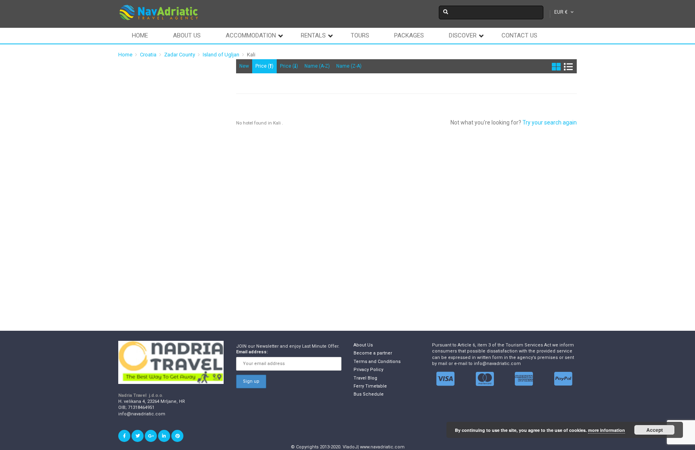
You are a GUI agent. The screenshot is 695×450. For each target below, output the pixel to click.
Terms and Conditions (377, 361)
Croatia (148, 55)
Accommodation (251, 35)
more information (606, 430)
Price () (264, 66)
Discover (463, 35)
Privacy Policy (368, 369)
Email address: (252, 352)
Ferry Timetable (370, 386)
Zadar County (179, 55)
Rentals (313, 35)
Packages (409, 35)
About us (187, 35)
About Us (363, 345)
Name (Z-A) (349, 66)
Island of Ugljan (221, 55)
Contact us (519, 35)
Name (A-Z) (317, 66)
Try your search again (549, 122)
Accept (654, 429)
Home (140, 35)
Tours (360, 35)
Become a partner (373, 353)
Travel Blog (365, 378)
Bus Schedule (369, 394)
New (244, 66)
